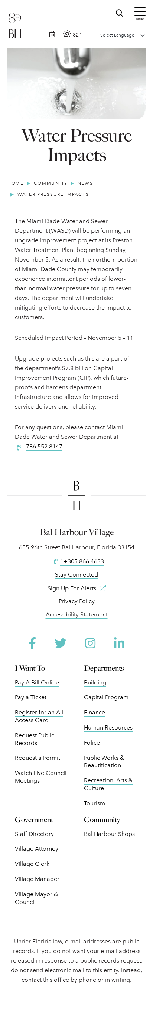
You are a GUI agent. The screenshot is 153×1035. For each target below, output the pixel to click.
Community (102, 819)
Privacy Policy (77, 601)
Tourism (94, 803)
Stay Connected (76, 574)
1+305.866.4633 (82, 561)
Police (92, 742)
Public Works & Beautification (104, 761)
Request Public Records (34, 739)
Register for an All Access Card (39, 716)
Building (95, 682)
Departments (104, 668)
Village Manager (37, 878)
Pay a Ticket (30, 697)
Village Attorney (36, 848)
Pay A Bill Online (37, 682)
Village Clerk (32, 863)
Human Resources (108, 727)
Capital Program (106, 697)
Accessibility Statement (77, 614)
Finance (94, 712)
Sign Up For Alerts (72, 588)
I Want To (30, 668)
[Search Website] (120, 12)
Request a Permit (37, 757)
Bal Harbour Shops (109, 833)
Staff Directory (34, 833)
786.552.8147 (44, 446)
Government (34, 819)
